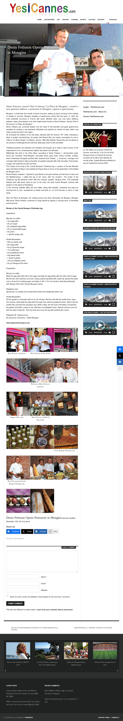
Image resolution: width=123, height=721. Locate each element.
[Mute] (110, 192)
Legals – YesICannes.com (93, 107)
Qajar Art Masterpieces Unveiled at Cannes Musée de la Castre (34, 629)
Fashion (65, 19)
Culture (91, 19)
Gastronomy (49, 19)
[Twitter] (120, 355)
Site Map (101, 19)
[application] (100, 185)
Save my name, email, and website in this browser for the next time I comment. (40, 597)
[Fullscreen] (113, 192)
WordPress (29, 717)
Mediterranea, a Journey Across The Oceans (93, 628)
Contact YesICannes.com (93, 116)
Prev (5, 670)
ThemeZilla (115, 717)
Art (58, 19)
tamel (46, 699)
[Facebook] (120, 349)
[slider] (98, 192)
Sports (83, 19)
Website (44, 590)
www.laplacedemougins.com (18, 323)
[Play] (86, 192)
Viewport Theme (103, 717)
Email (43, 583)
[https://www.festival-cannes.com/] (100, 138)
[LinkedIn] (120, 362)
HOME (39, 19)
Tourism (74, 19)
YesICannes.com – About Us (94, 111)
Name (44, 577)
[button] (100, 185)
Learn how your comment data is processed (55, 609)
